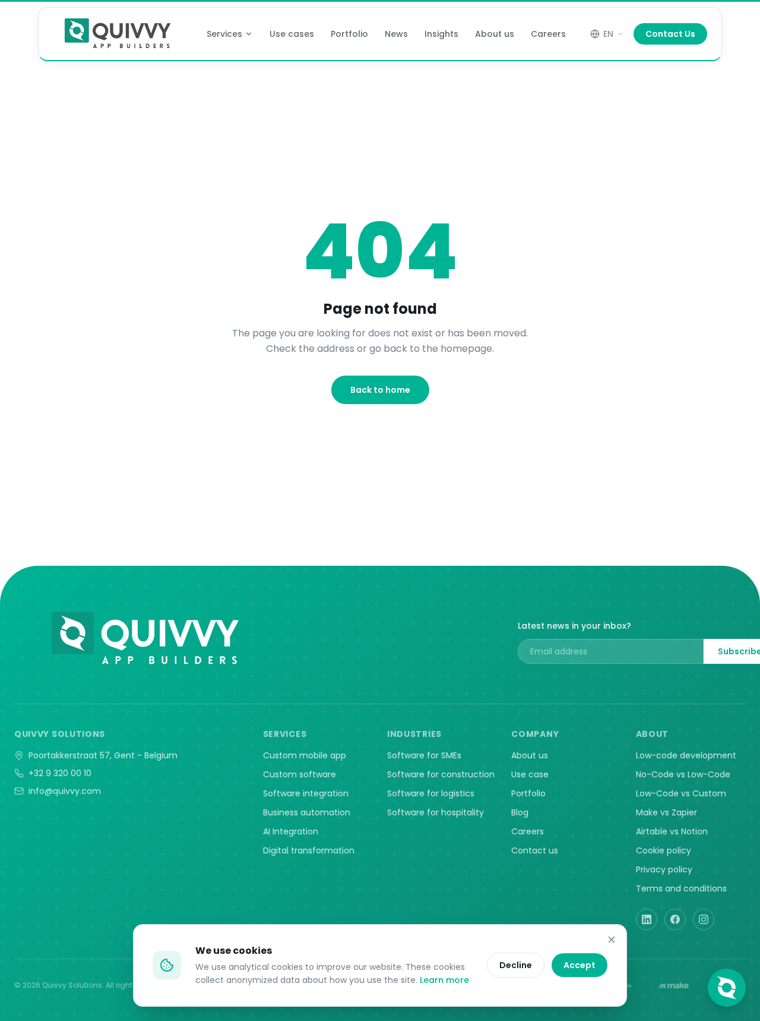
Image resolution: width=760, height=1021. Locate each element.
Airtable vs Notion (672, 831)
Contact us (534, 850)
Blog (519, 812)
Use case (530, 774)
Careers (548, 34)
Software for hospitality (435, 812)
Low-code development (686, 755)
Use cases (292, 34)
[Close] (611, 939)
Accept (579, 965)
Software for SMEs (424, 755)
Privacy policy (664, 869)
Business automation (306, 812)
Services (224, 34)
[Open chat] (727, 988)
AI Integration (290, 831)
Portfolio (349, 34)
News (396, 34)
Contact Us (670, 34)
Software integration (306, 793)
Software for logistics (430, 793)
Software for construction (441, 774)
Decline (515, 965)
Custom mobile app (304, 755)
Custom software (299, 774)
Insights (441, 34)
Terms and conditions (681, 888)
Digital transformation (308, 850)
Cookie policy (663, 850)
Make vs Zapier (666, 812)
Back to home (380, 390)
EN (608, 34)
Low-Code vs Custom (681, 793)
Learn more (444, 980)
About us (494, 34)
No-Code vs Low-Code (683, 774)
